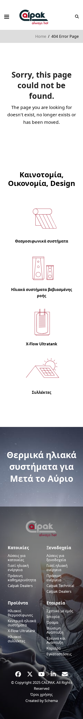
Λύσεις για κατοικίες (16, 557)
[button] (6, 17)
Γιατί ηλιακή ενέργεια (18, 567)
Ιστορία (53, 616)
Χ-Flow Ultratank (21, 630)
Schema (51, 700)
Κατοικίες (18, 548)
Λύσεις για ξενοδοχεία (56, 557)
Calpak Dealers (20, 585)
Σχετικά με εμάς (59, 610)
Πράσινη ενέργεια (53, 577)
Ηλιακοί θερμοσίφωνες (20, 613)
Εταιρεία (55, 603)
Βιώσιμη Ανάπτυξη (54, 630)
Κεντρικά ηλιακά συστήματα (22, 622)
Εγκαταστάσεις (59, 654)
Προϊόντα (18, 603)
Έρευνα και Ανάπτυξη (56, 640)
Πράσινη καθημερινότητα (22, 577)
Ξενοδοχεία (58, 548)
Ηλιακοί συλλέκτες (16, 638)
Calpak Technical (60, 585)
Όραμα (52, 622)
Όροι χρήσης (41, 694)
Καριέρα (53, 648)
